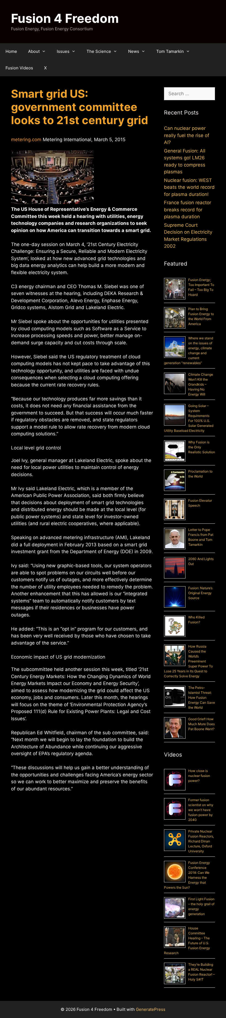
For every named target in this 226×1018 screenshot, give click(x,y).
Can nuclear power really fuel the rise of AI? (186, 135)
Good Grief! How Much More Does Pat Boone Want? (201, 724)
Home (11, 51)
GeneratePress (150, 1009)
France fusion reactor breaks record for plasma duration (187, 209)
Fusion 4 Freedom (65, 18)
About (34, 51)
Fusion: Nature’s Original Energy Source (200, 593)
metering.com (26, 139)
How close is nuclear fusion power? (199, 776)
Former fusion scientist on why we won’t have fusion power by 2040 (200, 810)
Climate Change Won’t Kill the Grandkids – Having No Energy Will (200, 384)
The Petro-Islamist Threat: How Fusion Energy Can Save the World (201, 697)
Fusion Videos (19, 67)
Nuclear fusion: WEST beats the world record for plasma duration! (189, 187)
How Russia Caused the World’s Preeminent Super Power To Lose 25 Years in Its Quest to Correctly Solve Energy (188, 661)
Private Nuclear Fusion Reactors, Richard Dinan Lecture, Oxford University (201, 841)
